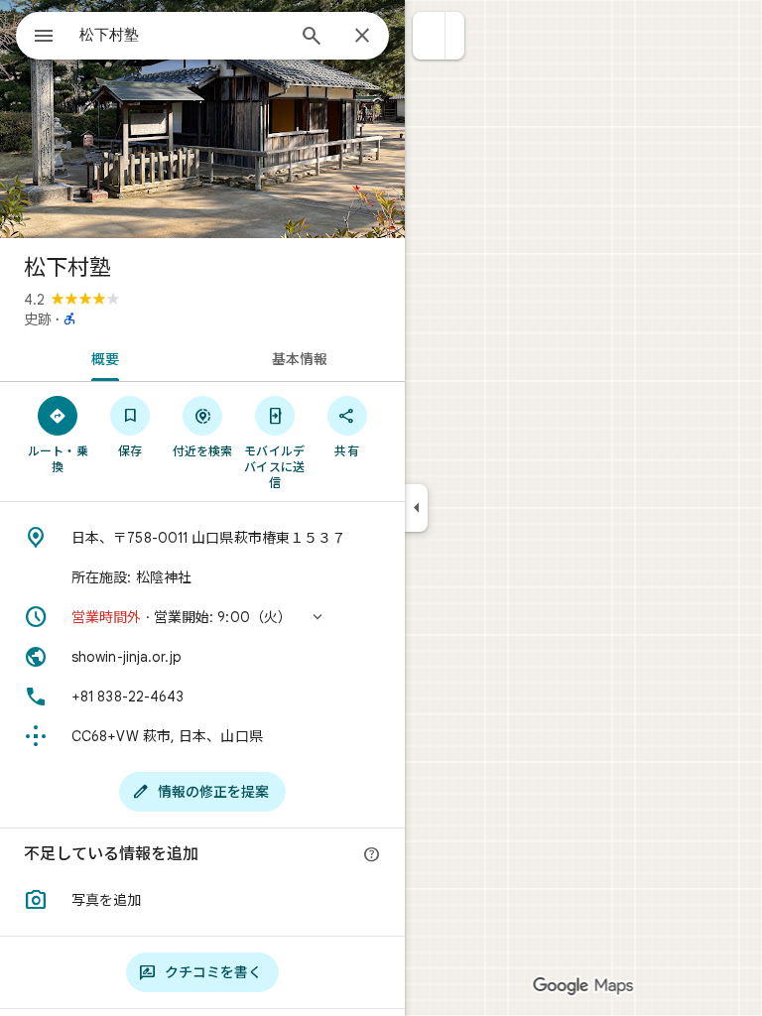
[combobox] (181, 35)
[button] (429, 36)
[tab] (101, 357)
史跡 (38, 319)
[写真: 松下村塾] (202, 119)
